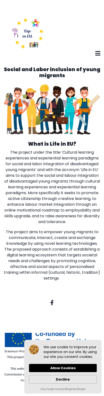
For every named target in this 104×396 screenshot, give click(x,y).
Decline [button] (63, 379)
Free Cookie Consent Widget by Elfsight (63, 389)
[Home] (28, 33)
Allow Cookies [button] (63, 368)
